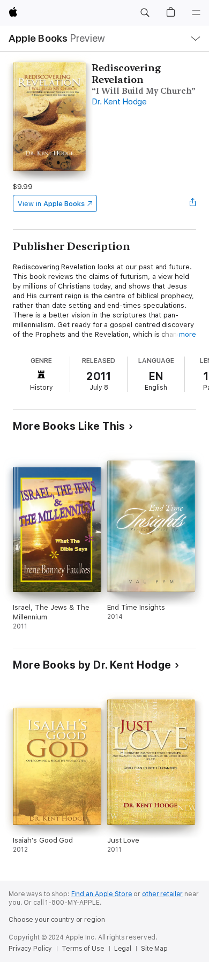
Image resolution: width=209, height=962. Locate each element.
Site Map (154, 948)
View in (51, 204)
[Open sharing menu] (193, 203)
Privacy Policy (30, 948)
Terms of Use (83, 948)
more (187, 334)
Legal (122, 948)
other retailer (162, 894)
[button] (145, 13)
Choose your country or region (57, 919)
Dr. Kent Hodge (119, 102)
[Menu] (196, 13)
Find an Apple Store (101, 894)
